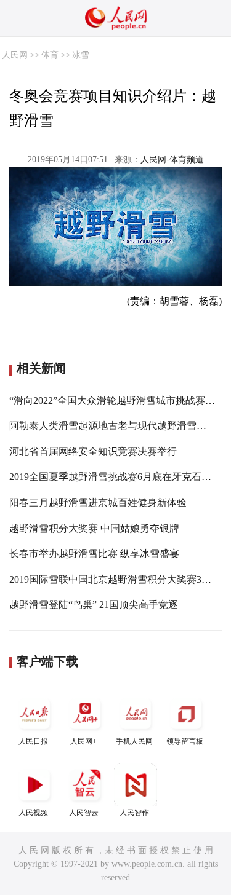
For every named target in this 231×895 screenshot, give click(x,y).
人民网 (15, 55)
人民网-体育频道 (172, 159)
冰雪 (80, 55)
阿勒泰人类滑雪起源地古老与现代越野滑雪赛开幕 (117, 425)
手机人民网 (134, 741)
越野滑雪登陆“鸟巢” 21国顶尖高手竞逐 (93, 604)
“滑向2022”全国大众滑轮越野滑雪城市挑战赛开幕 (117, 400)
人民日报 (33, 741)
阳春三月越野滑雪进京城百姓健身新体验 (98, 502)
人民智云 (84, 812)
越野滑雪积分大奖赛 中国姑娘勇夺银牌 (94, 528)
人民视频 (33, 812)
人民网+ (83, 741)
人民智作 (134, 812)
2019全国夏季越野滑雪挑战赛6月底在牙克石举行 (115, 476)
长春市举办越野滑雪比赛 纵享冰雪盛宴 (94, 553)
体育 (50, 55)
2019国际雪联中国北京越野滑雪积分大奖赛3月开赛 (120, 579)
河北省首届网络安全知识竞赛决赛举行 (93, 451)
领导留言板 (184, 741)
